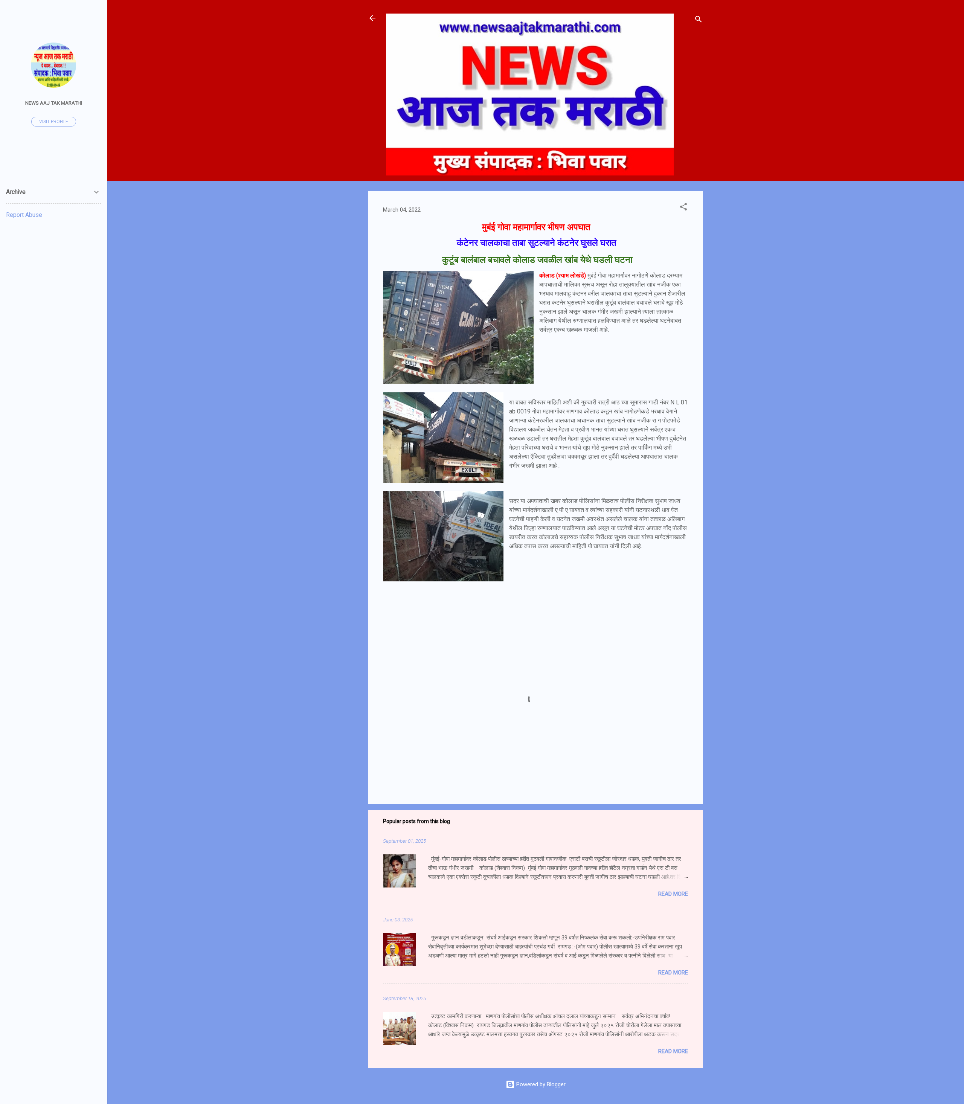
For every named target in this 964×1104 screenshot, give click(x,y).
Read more (673, 894)
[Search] (698, 20)
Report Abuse (24, 214)
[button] (683, 208)
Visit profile (53, 121)
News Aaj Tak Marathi (53, 103)
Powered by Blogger (540, 1084)
